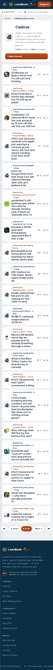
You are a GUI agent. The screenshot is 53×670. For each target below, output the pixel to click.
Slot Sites (6, 596)
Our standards (9, 645)
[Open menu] (4, 4)
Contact (6, 650)
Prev (15, 529)
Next (37, 529)
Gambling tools (9, 628)
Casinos (6, 586)
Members (7, 618)
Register (44, 4)
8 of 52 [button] (26, 529)
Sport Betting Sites (11, 601)
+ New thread (15, 56)
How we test (8, 640)
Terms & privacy (10, 655)
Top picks (6, 623)
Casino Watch (9, 613)
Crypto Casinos (9, 591)
